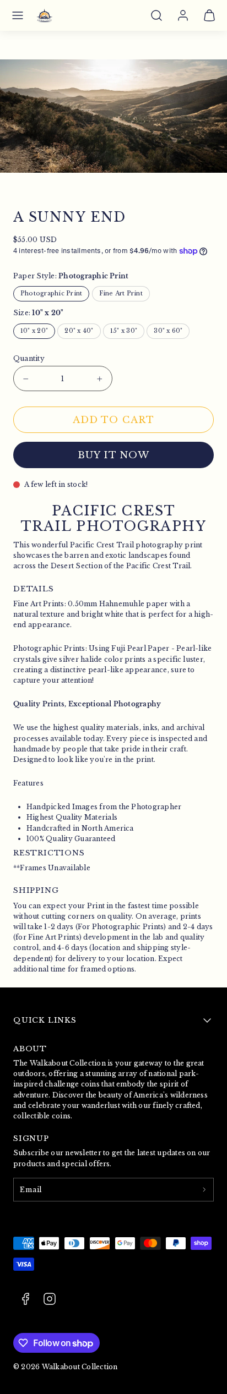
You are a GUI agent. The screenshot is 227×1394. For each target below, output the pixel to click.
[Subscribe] (204, 1190)
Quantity (29, 358)
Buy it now (113, 455)
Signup (31, 1138)
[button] (17, 15)
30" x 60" (168, 330)
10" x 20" (34, 330)
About (30, 1048)
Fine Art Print (121, 293)
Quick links (45, 1020)
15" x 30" (123, 330)
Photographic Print (51, 293)
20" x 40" (78, 330)
